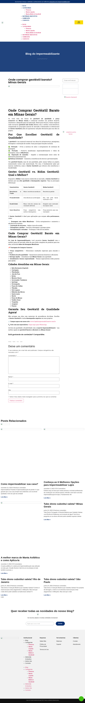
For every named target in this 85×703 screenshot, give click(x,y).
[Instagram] (10, 642)
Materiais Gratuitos (29, 16)
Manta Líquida (30, 12)
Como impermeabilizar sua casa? (19, 484)
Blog (24, 6)
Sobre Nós (43, 641)
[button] (46, 22)
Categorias (26, 8)
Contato (25, 20)
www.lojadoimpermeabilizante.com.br (43, 321)
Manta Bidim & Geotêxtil (33, 14)
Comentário (12, 355)
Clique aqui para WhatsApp (37, 324)
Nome (10, 376)
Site (9, 390)
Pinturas (28, 10)
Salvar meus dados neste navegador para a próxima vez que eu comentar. (33, 396)
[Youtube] (10, 647)
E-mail (10, 383)
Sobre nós (26, 18)
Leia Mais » (4, 497)
